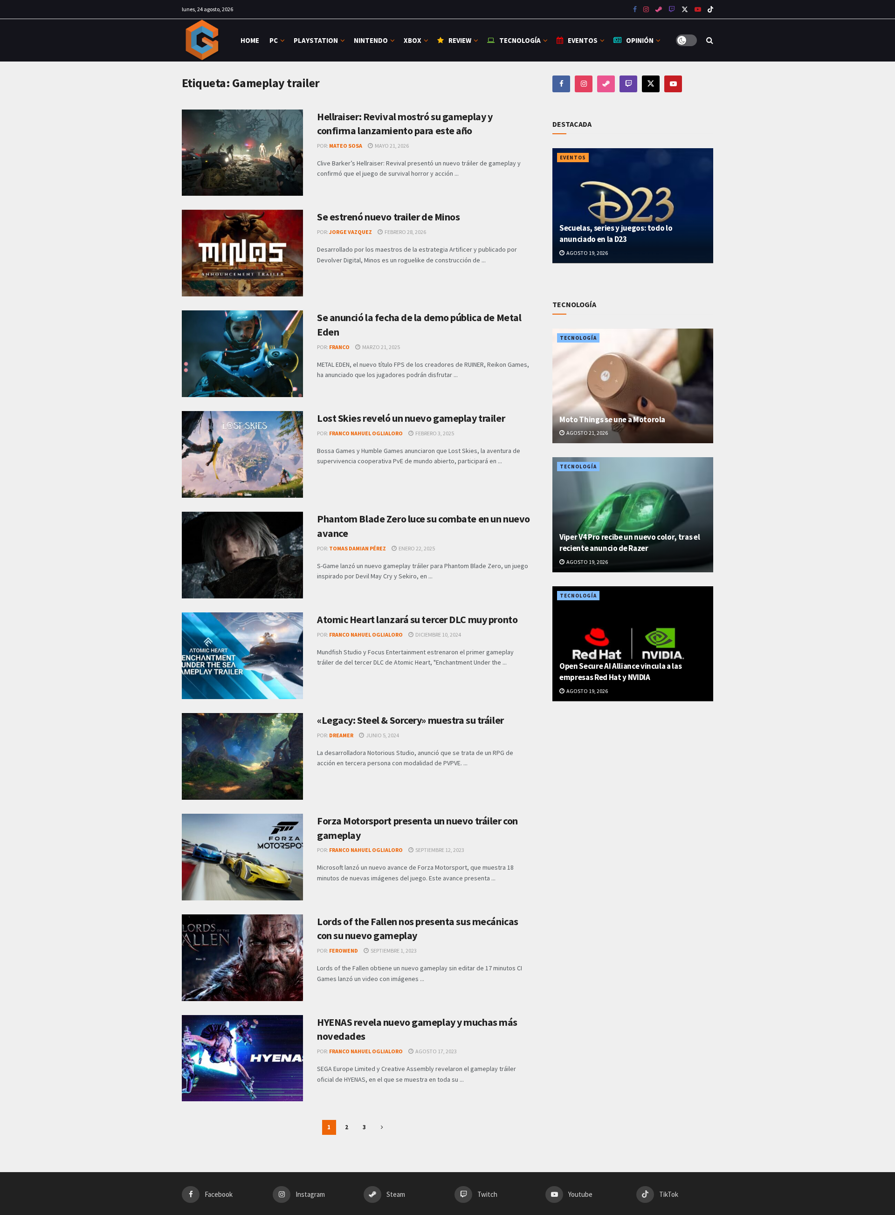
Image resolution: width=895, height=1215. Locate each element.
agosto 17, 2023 (435, 1051)
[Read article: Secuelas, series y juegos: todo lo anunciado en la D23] (632, 205)
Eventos (583, 40)
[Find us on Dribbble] (606, 84)
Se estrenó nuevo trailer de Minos (388, 216)
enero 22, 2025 (416, 548)
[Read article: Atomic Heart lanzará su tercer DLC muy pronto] (242, 655)
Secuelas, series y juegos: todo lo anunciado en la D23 (615, 233)
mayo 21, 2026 (391, 145)
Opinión (640, 40)
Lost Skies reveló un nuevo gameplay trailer (411, 418)
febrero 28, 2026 (405, 231)
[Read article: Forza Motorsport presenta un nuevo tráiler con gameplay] (242, 857)
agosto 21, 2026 (586, 432)
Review (459, 40)
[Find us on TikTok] (710, 9)
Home (250, 40)
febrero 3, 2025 (434, 433)
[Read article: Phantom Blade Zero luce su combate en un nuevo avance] (242, 555)
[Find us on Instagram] (646, 9)
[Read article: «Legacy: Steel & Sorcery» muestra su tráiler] (242, 756)
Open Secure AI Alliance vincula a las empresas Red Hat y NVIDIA (620, 671)
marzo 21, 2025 (380, 346)
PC (273, 40)
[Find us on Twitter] (685, 9)
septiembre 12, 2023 (439, 849)
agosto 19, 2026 (586, 252)
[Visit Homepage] (203, 40)
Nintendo (371, 40)
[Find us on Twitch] (628, 84)
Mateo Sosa (345, 145)
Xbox (412, 40)
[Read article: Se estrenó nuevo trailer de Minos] (242, 253)
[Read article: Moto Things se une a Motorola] (632, 386)
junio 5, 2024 (382, 735)
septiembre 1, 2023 (393, 950)
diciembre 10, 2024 (437, 634)
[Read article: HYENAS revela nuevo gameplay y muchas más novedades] (242, 1058)
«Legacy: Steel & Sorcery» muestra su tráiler (410, 720)
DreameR (341, 735)
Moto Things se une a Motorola (612, 419)
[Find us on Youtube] (671, 9)
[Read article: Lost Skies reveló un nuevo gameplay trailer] (242, 454)
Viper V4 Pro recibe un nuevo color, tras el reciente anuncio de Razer (629, 542)
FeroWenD (343, 950)
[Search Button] (709, 40)
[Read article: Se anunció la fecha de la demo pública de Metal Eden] (242, 353)
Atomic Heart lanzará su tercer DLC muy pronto (417, 619)
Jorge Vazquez (350, 231)
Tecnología (520, 40)
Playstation (316, 40)
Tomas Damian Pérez (357, 548)
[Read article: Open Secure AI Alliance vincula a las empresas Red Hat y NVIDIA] (632, 643)
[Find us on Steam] (658, 9)
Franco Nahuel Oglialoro (366, 433)
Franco (339, 346)
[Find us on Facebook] (635, 9)
